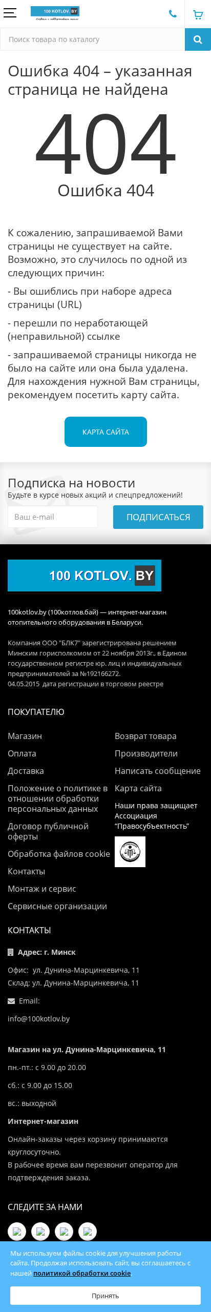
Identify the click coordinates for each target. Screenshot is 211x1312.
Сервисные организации (57, 906)
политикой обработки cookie (82, 1273)
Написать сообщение (158, 771)
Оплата (22, 753)
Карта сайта (105, 432)
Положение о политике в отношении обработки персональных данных (58, 798)
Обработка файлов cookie (59, 854)
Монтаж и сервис (42, 889)
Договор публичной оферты (48, 831)
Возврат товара (146, 736)
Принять (105, 1295)
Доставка (26, 771)
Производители (146, 753)
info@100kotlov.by (39, 1018)
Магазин (25, 736)
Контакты (26, 871)
